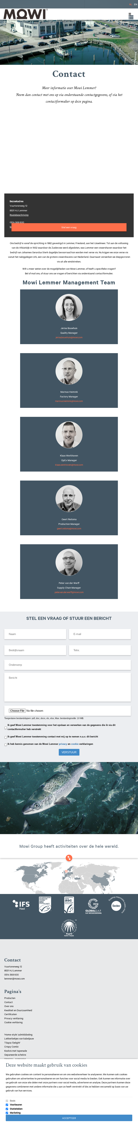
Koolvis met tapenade (15, 1050)
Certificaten (10, 1014)
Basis (12, 1100)
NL (130, 4)
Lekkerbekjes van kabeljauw (19, 1038)
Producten (9, 997)
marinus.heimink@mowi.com (69, 400)
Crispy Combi (11, 1046)
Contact (8, 1002)
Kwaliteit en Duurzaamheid (18, 1010)
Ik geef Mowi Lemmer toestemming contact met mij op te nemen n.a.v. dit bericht (53, 736)
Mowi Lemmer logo (25, 14)
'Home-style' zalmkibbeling (18, 1034)
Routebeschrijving (19, 214)
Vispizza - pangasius (15, 1058)
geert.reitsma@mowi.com (69, 528)
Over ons (8, 1006)
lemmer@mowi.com (14, 978)
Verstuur (69, 752)
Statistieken (16, 1108)
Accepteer (69, 1118)
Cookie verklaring (13, 1022)
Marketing (15, 1112)
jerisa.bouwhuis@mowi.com (69, 337)
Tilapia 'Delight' (12, 1042)
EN (135, 4)
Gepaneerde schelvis (15, 1054)
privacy (63, 744)
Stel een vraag (69, 227)
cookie (75, 744)
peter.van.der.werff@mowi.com (69, 592)
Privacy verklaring (13, 1018)
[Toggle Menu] (129, 14)
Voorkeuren (16, 1104)
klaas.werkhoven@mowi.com (69, 464)
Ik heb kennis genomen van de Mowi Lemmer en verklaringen (50, 744)
